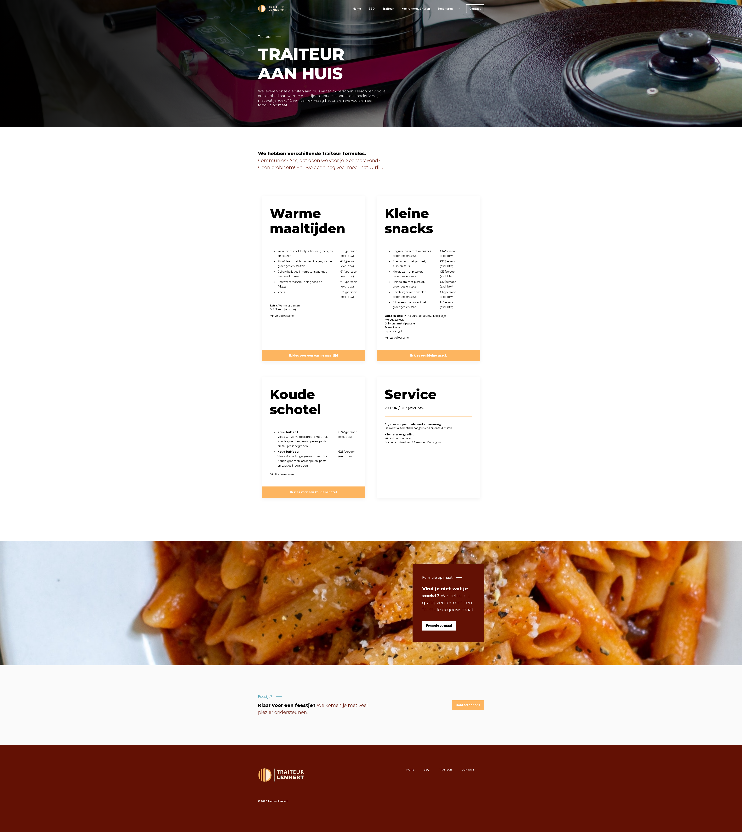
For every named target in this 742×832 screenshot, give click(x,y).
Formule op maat (437, 577)
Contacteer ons (468, 705)
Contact (475, 8)
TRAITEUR (445, 769)
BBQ (372, 8)
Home (357, 8)
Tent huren (445, 8)
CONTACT (468, 769)
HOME (410, 769)
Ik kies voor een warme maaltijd (313, 355)
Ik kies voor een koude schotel (313, 492)
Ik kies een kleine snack (428, 355)
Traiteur (388, 8)
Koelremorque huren (416, 8)
